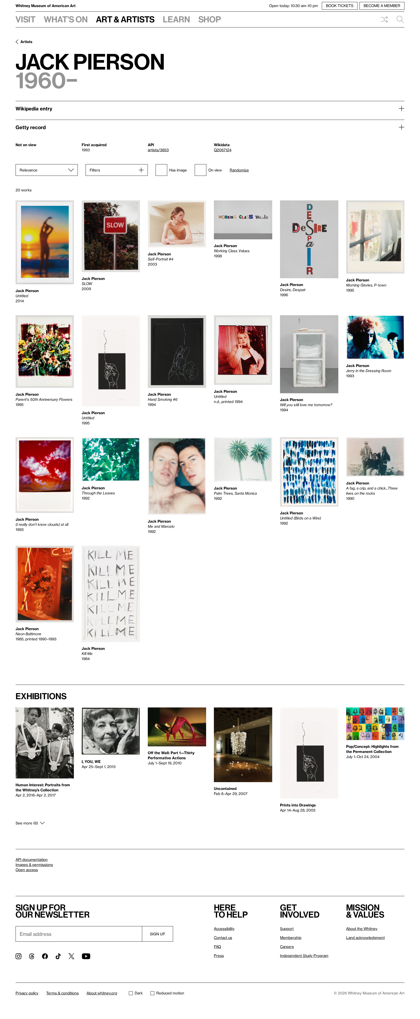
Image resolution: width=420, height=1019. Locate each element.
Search (398, 19)
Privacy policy (27, 993)
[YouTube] (86, 956)
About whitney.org (102, 993)
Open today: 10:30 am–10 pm (293, 5)
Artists (26, 41)
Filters (95, 170)
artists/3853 (158, 150)
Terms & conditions (62, 993)
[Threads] (31, 956)
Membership (290, 937)
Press (219, 955)
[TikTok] (58, 956)
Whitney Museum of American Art (46, 5)
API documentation (32, 859)
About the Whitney (361, 928)
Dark (139, 993)
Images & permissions (34, 864)
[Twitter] (71, 956)
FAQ (217, 946)
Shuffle (384, 19)
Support (287, 928)
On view (215, 170)
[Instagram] (18, 956)
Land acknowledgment (365, 937)
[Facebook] (45, 956)
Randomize (239, 170)
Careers (287, 946)
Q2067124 (222, 150)
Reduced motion (170, 993)
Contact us (223, 937)
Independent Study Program (304, 955)
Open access (27, 869)
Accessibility (224, 928)
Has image (178, 170)
